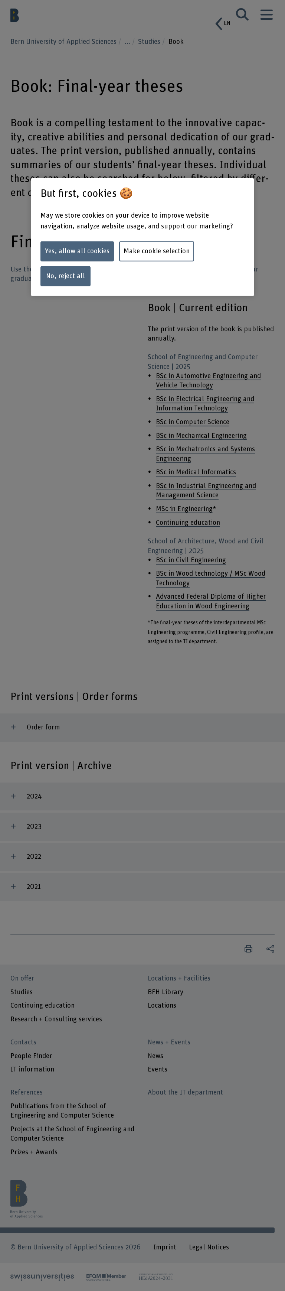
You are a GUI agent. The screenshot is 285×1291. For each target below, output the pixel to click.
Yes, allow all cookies (77, 251)
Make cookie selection (157, 251)
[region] (142, 237)
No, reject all (65, 276)
